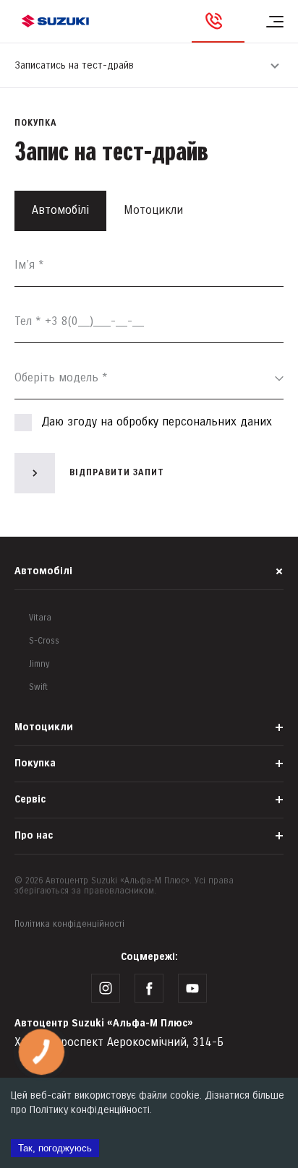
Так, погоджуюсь (55, 1148)
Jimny (39, 664)
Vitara (40, 618)
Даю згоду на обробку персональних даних (156, 422)
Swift (38, 687)
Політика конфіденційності (69, 924)
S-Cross (44, 641)
